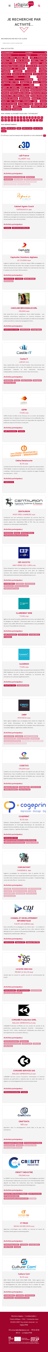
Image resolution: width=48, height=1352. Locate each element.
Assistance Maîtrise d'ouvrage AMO (14, 177)
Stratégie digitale (31, 181)
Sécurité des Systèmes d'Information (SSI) (16, 535)
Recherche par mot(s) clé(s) (14, 39)
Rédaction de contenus (21, 586)
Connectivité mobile (10, 184)
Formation (7, 228)
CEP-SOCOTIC (24, 562)
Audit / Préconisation (24, 184)
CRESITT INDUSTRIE (24, 1172)
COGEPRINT (24, 816)
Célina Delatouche (24, 461)
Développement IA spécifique (33, 1143)
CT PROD (24, 1223)
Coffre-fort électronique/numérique (14, 842)
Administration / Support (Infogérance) (15, 743)
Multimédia (36, 1043)
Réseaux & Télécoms (27, 533)
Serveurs (16, 380)
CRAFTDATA (24, 1121)
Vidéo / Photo (18, 179)
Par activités (7, 48)
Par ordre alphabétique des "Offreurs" (19, 113)
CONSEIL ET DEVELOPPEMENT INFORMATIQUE (24, 919)
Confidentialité (30, 1316)
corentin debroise (24, 969)
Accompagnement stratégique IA (13, 1143)
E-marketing (31, 891)
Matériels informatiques (11, 1041)
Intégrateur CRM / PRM (10, 787)
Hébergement (37, 380)
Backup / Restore (26, 380)
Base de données (36, 990)
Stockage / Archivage (32, 842)
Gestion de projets (9, 738)
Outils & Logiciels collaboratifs (32, 179)
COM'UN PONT (24, 867)
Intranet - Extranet (29, 278)
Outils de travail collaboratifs (21, 228)
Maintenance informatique (11, 1092)
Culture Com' (24, 1274)
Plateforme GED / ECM (10, 838)
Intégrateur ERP (20, 942)
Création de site (8, 278)
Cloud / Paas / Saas (9, 382)
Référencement (8, 281)
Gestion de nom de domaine (12, 741)
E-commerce (19, 278)
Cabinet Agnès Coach (24, 206)
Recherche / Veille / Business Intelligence (15, 1193)
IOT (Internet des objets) (11, 1196)
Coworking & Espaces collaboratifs (14, 181)
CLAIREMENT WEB (24, 613)
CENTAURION (24, 511)
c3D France (24, 156)
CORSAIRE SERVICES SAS (24, 1071)
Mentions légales (17, 1316)
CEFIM (24, 410)
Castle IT (24, 359)
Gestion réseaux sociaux (11, 329)
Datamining (19, 1145)
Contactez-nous (32, 1319)
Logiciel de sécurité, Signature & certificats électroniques (19, 840)
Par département (9, 124)
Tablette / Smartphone (31, 736)
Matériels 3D (30, 177)
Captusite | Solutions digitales (24, 257)
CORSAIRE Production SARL (24, 1020)
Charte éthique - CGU (17, 1319)
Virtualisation (8, 179)
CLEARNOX (24, 664)
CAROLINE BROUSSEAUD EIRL (24, 308)
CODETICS (24, 766)
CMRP (24, 715)
